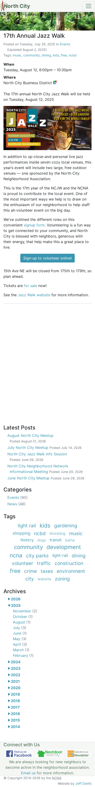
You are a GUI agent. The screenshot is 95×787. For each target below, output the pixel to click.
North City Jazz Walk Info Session (37, 457)
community (31, 55)
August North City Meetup (30, 438)
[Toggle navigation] (88, 6)
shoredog (57, 533)
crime (30, 571)
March (21, 650)
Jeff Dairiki (83, 783)
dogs (41, 540)
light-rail (60, 555)
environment (71, 571)
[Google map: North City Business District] (55, 82)
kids (56, 55)
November (25, 611)
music (17, 55)
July (19, 627)
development (64, 547)
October (23, 616)
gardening (65, 525)
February (23, 655)
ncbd (73, 55)
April (20, 644)
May (20, 638)
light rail (27, 525)
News (16, 504)
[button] (9, 599)
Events (65, 44)
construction (69, 563)
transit (56, 539)
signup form (34, 225)
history (27, 539)
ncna (16, 555)
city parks (37, 556)
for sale (30, 285)
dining (46, 55)
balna (70, 540)
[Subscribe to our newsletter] (78, 753)
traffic (44, 563)
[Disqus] (47, 361)
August (22, 622)
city (29, 579)
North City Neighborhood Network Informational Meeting (45, 469)
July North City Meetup (44, 447)
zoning (62, 579)
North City (17, 6)
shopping (21, 533)
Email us (28, 773)
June (20, 633)
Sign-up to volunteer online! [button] (47, 258)
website (44, 579)
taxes (47, 571)
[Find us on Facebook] (19, 753)
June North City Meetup (45, 478)
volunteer (22, 563)
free (64, 55)
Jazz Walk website (34, 295)
